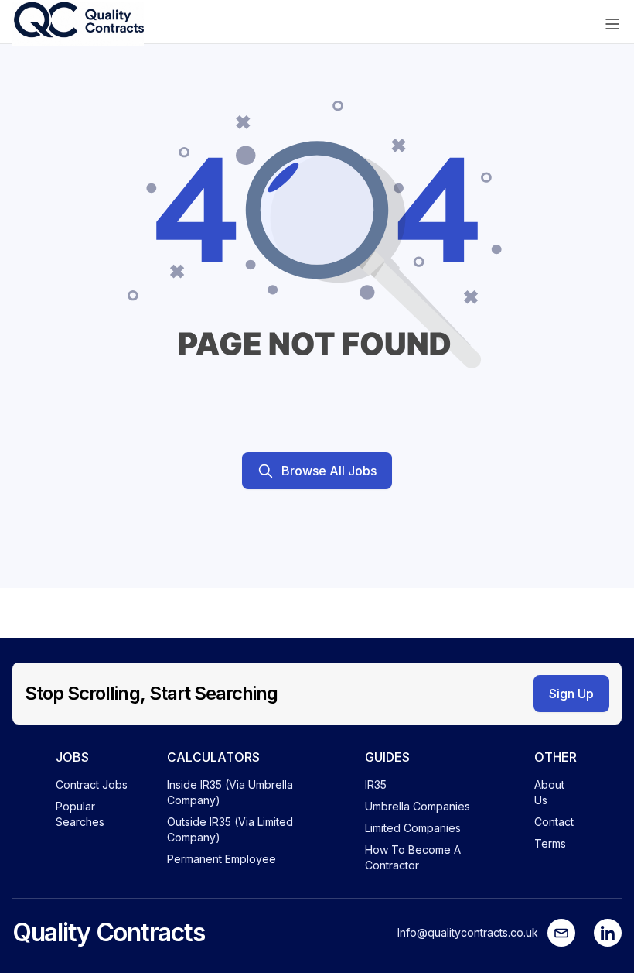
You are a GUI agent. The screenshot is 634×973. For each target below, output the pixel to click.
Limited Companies (413, 827)
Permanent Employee (221, 858)
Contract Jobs (92, 784)
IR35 (376, 784)
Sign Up (571, 693)
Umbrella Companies (417, 806)
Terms (550, 843)
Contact (554, 821)
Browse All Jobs (329, 470)
